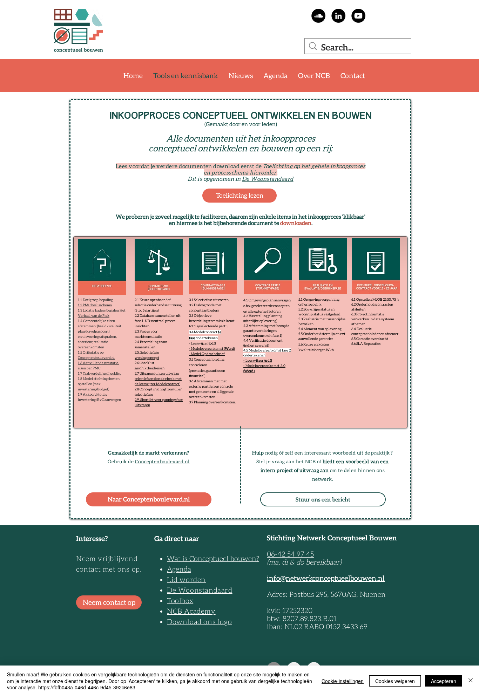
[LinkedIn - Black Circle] (338, 16)
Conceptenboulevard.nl (162, 461)
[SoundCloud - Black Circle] (318, 16)
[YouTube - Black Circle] (358, 16)
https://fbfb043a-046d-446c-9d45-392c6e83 (86, 687)
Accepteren (443, 680)
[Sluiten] (470, 680)
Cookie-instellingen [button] (343, 680)
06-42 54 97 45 (290, 554)
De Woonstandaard (268, 179)
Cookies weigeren (395, 680)
